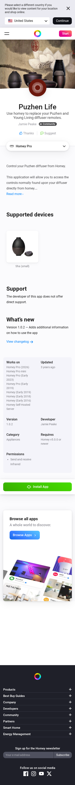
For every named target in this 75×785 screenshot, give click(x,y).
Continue (62, 21)
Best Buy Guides (14, 696)
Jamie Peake (49, 424)
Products (9, 689)
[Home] (37, 33)
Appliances (13, 439)
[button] (27, 20)
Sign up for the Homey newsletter (37, 748)
